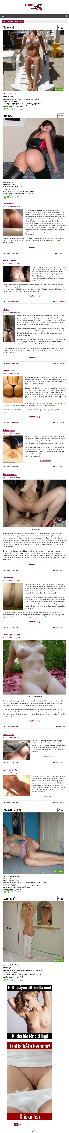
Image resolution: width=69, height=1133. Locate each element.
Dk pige (6, 309)
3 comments (61, 726)
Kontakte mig (34, 247)
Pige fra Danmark (10, 371)
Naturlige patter (9, 261)
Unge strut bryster (10, 770)
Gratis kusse (8, 578)
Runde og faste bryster (12, 635)
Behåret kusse (9, 430)
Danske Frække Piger (12, 253)
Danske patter (8, 734)
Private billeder (9, 203)
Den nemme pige (10, 474)
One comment (61, 253)
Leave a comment (60, 301)
